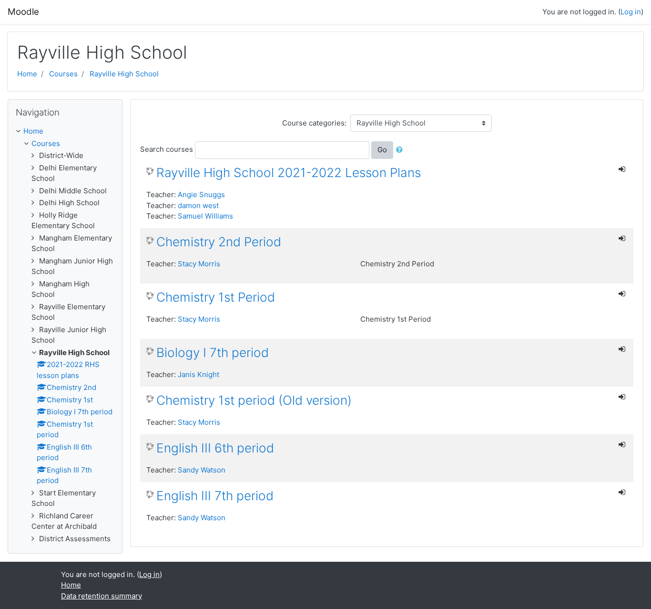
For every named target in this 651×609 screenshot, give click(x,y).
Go (382, 149)
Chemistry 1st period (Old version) (254, 400)
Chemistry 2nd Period (218, 241)
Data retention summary (101, 595)
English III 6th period (215, 448)
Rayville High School (124, 73)
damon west (198, 205)
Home (27, 73)
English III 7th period (215, 495)
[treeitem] (65, 131)
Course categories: (314, 122)
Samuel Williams (205, 215)
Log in (630, 11)
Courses (63, 73)
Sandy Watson (201, 469)
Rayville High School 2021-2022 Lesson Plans (288, 172)
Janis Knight (198, 374)
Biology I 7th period (212, 352)
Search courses (166, 149)
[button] (401, 150)
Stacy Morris (199, 263)
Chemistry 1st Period (215, 297)
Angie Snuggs (201, 194)
